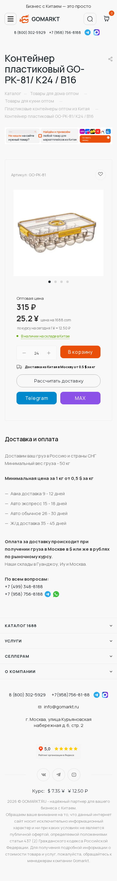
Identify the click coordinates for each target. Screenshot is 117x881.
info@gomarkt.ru (61, 707)
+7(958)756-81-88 (71, 695)
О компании (20, 671)
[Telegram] (36, 398)
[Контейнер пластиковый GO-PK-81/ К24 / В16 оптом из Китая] (59, 232)
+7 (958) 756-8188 (65, 32)
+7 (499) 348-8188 (24, 586)
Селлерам (17, 656)
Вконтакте (43, 774)
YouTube (74, 774)
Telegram (88, 32)
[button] (49, 282)
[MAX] (80, 398)
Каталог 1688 (21, 625)
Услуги (13, 641)
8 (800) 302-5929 (30, 32)
